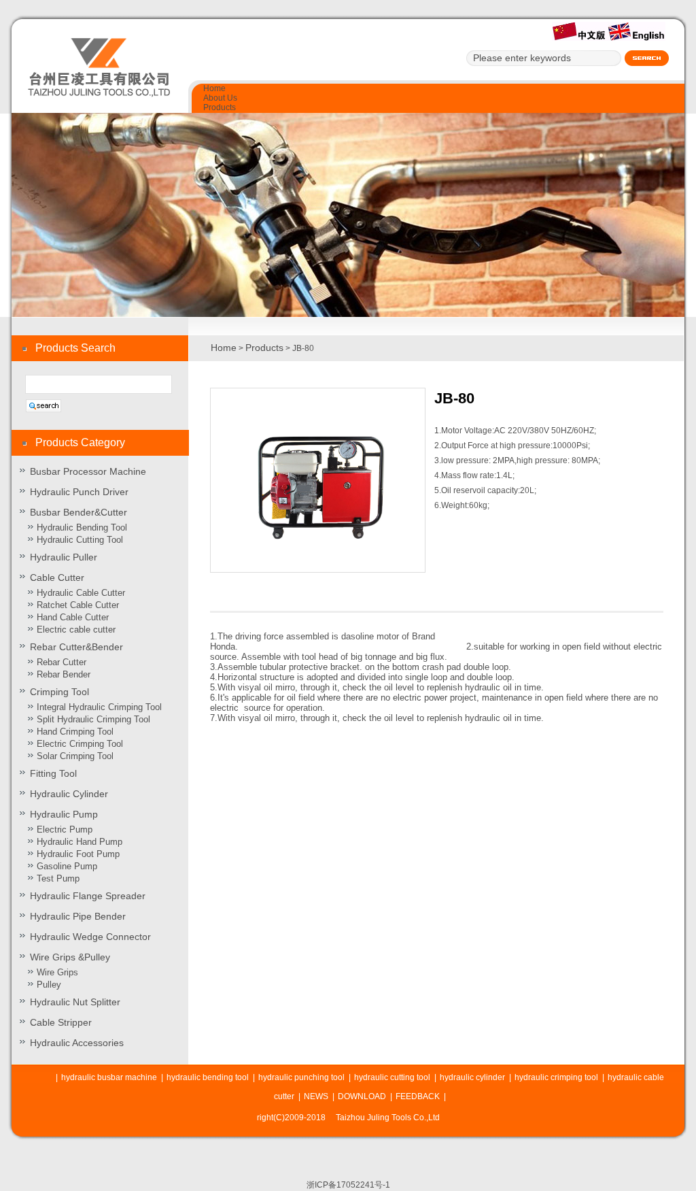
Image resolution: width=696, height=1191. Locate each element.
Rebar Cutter (61, 662)
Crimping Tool (59, 691)
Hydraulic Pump (64, 814)
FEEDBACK (418, 1096)
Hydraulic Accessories (77, 1042)
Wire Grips (57, 972)
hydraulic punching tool (301, 1077)
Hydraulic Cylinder (69, 793)
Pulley (49, 984)
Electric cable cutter (76, 629)
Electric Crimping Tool (80, 744)
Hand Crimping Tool (75, 731)
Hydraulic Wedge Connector (90, 936)
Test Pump (58, 878)
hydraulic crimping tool (556, 1077)
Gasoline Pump (67, 866)
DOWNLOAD (362, 1096)
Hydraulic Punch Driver (79, 491)
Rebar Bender (63, 674)
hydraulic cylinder (472, 1077)
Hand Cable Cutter (73, 617)
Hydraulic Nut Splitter (75, 1001)
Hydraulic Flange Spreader (87, 895)
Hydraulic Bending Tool (82, 527)
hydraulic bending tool (208, 1077)
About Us (220, 98)
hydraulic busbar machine (109, 1077)
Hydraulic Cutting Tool (80, 540)
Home (214, 88)
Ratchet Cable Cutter (78, 605)
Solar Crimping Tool (75, 756)
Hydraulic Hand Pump (79, 842)
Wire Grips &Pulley (70, 957)
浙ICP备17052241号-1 (348, 1185)
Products (219, 107)
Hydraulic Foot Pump (78, 854)
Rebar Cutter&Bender (76, 646)
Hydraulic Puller (63, 557)
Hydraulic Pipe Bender (78, 916)
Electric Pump (64, 829)
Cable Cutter (57, 577)
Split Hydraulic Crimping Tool (93, 719)
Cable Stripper (61, 1022)
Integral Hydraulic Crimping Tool (99, 707)
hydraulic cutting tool (392, 1077)
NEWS (316, 1096)
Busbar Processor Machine (88, 471)
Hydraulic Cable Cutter (81, 593)
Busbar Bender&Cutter (78, 512)
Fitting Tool (53, 773)
